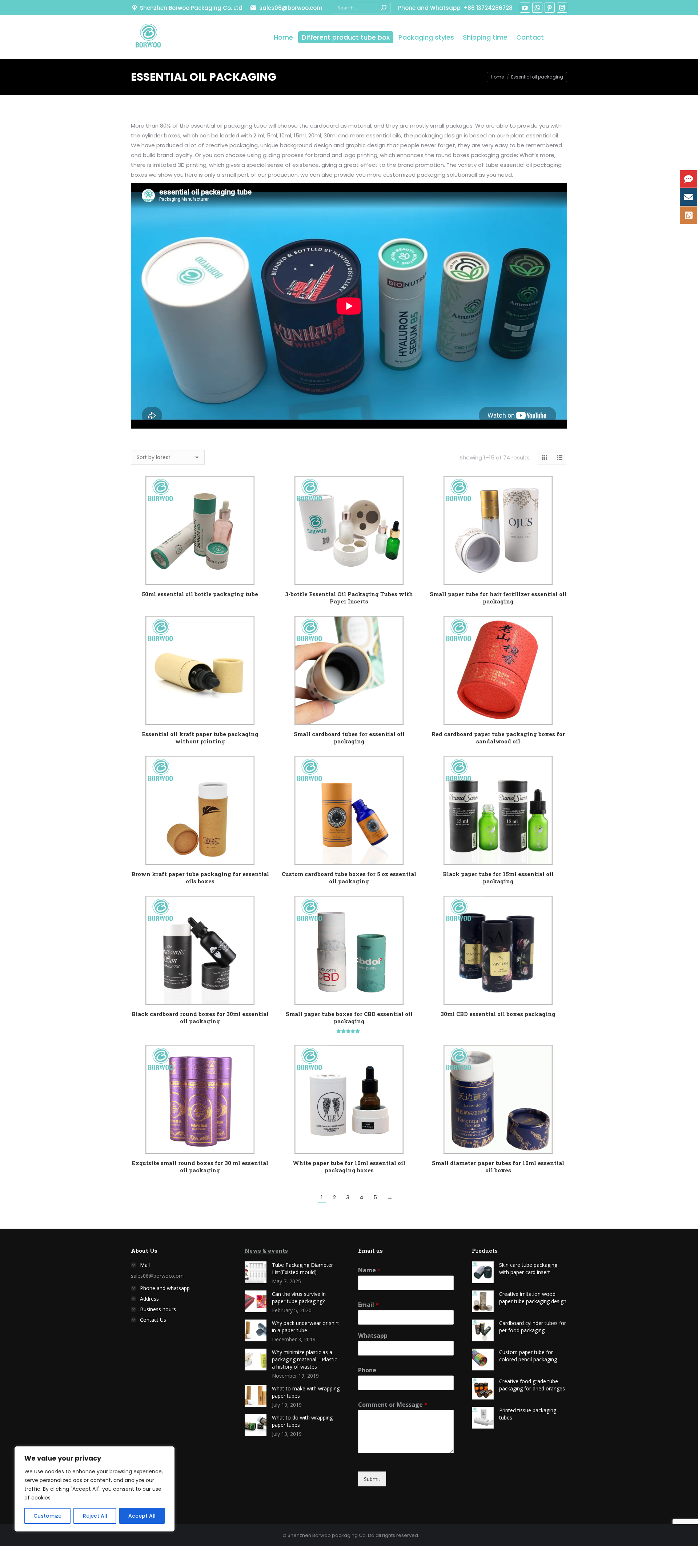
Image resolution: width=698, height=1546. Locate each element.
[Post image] (255, 1272)
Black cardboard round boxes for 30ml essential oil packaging (200, 1017)
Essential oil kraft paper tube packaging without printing (200, 737)
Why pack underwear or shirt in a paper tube (305, 1327)
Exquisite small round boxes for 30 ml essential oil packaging (200, 1166)
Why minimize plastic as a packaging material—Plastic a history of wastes (304, 1359)
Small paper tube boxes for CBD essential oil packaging (349, 1017)
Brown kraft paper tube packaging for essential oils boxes (200, 877)
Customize (47, 1515)
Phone (367, 1370)
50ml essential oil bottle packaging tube (200, 594)
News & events (266, 1250)
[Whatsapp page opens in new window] (537, 8)
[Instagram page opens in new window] (562, 8)
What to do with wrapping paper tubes (302, 1421)
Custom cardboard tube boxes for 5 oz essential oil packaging (349, 877)
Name (369, 1270)
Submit (372, 1478)
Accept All (142, 1515)
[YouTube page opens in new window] (525, 8)
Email (368, 1305)
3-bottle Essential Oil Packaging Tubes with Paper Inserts (349, 597)
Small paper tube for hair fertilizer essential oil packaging (498, 597)
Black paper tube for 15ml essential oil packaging (498, 877)
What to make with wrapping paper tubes (306, 1392)
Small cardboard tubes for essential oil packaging (349, 737)
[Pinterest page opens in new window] (550, 8)
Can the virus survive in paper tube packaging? (299, 1297)
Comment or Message (393, 1405)
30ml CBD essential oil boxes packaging (498, 1013)
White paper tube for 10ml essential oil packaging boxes (349, 1166)
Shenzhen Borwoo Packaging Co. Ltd (191, 8)
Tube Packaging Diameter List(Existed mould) (302, 1268)
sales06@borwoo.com (290, 8)
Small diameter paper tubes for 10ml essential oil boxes (498, 1166)
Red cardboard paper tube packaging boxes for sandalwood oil (498, 737)
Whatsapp (373, 1336)
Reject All (95, 1515)
